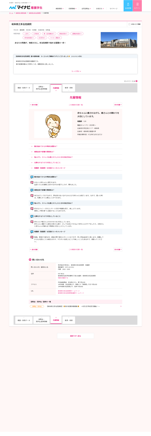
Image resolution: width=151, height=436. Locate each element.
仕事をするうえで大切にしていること (47, 162)
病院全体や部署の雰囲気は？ (44, 152)
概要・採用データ (24, 88)
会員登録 (128, 8)
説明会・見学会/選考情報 (41, 87)
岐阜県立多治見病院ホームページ (69, 291)
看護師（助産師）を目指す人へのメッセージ (49, 168)
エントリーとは (129, 81)
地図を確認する (63, 278)
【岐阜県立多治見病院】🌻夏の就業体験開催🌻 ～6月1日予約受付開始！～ (66, 306)
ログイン (137, 8)
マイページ (113, 8)
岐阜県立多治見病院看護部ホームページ (71, 293)
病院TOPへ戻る (75, 336)
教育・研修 (69, 88)
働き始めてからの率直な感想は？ (45, 146)
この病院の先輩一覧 (76, 105)
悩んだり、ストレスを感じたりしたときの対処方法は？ (53, 157)
